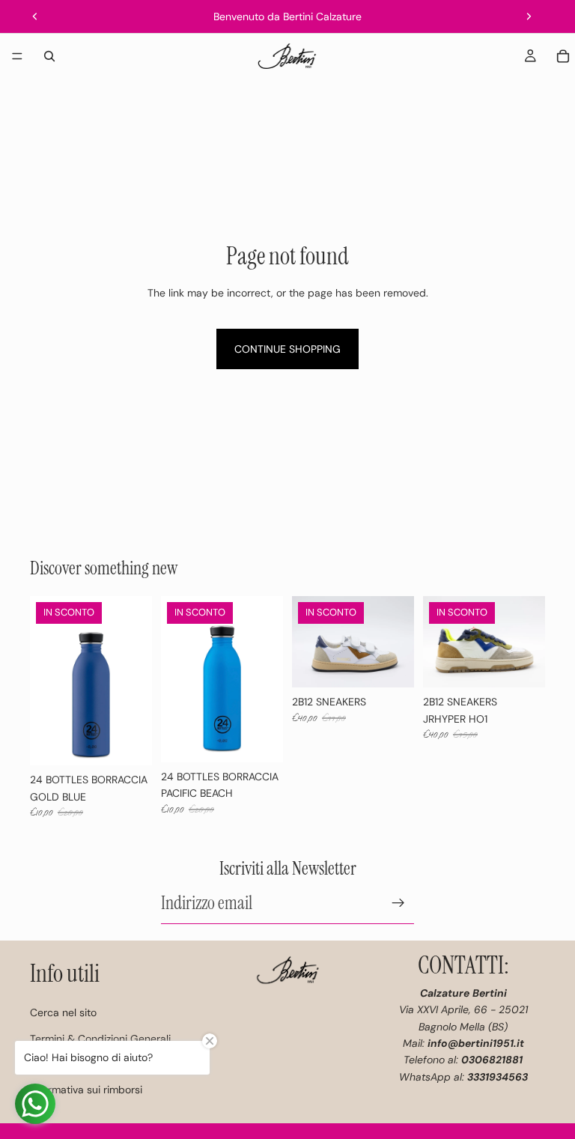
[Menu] (17, 56)
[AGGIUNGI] (128, 742)
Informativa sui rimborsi (86, 1089)
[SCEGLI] (390, 664)
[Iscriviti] (398, 902)
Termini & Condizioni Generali (100, 1038)
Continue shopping (287, 349)
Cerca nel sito (63, 1012)
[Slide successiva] (528, 16)
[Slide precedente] (35, 16)
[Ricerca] (49, 56)
